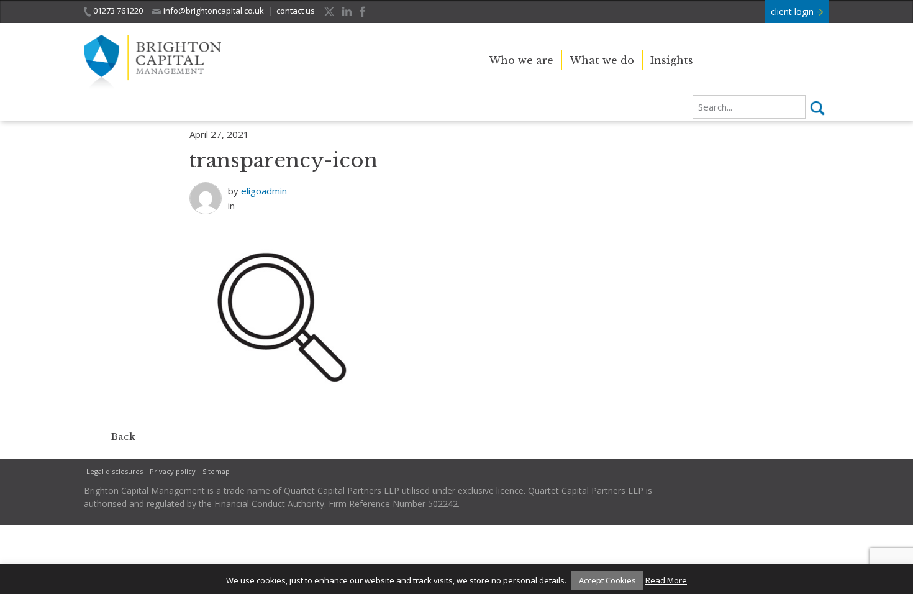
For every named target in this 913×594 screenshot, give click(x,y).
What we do (602, 60)
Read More (666, 580)
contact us (295, 10)
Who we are (521, 60)
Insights (671, 60)
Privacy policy (173, 471)
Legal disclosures (114, 471)
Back (123, 436)
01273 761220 (118, 10)
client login (793, 11)
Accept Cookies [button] (607, 580)
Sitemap (216, 471)
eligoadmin (264, 191)
